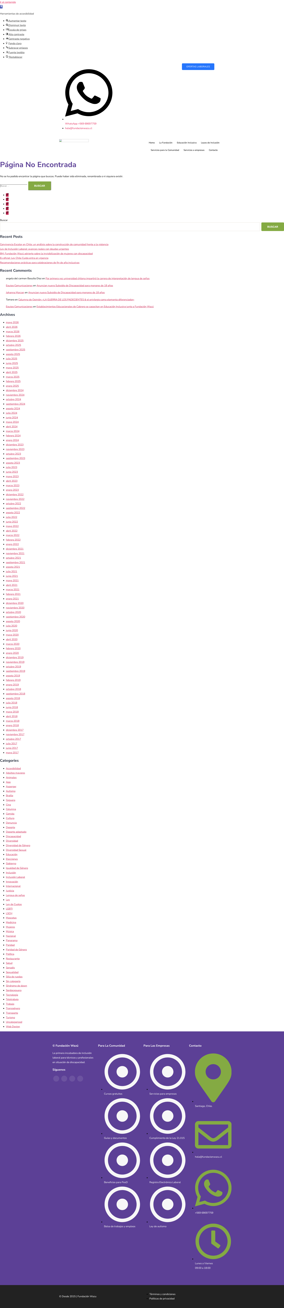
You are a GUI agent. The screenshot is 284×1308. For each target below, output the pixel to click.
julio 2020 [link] (11, 626)
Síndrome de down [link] (16, 985)
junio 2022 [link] (12, 521)
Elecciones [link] (12, 859)
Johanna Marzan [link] (15, 292)
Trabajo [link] (10, 1004)
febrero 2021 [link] (13, 594)
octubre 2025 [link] (13, 345)
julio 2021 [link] (11, 571)
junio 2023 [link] (12, 472)
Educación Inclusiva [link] (187, 142)
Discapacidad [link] (13, 836)
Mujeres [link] (10, 927)
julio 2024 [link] (11, 413)
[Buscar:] (14, 186)
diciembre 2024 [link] (15, 390)
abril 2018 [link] (11, 716)
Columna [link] (11, 809)
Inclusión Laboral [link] (15, 877)
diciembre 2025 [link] (15, 340)
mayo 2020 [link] (12, 635)
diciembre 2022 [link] (15, 494)
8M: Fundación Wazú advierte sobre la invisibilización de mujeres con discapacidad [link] (46, 253)
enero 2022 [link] (12, 544)
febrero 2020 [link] (13, 648)
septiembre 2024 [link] (15, 404)
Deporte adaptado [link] (16, 832)
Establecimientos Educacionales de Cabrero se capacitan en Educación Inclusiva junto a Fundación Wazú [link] (95, 306)
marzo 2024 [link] (12, 431)
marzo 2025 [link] (12, 377)
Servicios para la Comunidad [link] (165, 150)
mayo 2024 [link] (12, 422)
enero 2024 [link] (12, 440)
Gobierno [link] (11, 863)
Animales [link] (11, 777)
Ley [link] (8, 899)
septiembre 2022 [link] (15, 508)
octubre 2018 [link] (13, 689)
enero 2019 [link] (12, 684)
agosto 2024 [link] (13, 408)
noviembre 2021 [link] (15, 553)
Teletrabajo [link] (12, 999)
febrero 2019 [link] (13, 680)
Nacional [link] (11, 936)
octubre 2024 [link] (13, 399)
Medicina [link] (11, 922)
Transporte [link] (12, 1013)
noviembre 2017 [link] (15, 734)
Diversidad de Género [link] (18, 845)
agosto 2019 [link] (13, 675)
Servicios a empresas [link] (194, 150)
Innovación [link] (12, 881)
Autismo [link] (10, 791)
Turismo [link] (10, 1017)
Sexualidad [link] (12, 972)
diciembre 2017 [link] (15, 730)
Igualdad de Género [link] (17, 868)
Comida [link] (10, 813)
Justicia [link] (10, 890)
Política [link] (10, 954)
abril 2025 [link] (11, 372)
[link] (1, 6)
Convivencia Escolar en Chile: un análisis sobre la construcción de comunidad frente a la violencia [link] (54, 244)
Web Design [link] (13, 1026)
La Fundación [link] (165, 142)
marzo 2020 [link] (12, 644)
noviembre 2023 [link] (15, 449)
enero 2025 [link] (12, 386)
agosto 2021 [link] (13, 567)
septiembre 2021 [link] (15, 562)
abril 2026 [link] (11, 327)
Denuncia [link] (11, 822)
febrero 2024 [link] (13, 435)
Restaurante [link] (13, 958)
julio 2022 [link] (11, 517)
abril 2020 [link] (11, 639)
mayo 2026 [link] (12, 322)
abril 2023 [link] (11, 481)
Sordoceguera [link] (13, 990)
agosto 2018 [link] (13, 698)
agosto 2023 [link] (13, 463)
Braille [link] (9, 795)
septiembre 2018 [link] (15, 693)
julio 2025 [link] (11, 358)
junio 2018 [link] (12, 707)
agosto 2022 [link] (13, 512)
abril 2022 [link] (11, 530)
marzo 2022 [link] (12, 535)
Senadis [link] (10, 967)
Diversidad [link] (12, 841)
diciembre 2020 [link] (15, 603)
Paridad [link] (10, 945)
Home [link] (152, 142)
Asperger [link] (11, 786)
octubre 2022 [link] (13, 503)
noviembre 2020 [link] (15, 607)
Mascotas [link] (11, 918)
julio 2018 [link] (11, 702)
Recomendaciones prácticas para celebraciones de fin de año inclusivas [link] (39, 262)
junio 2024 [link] (12, 417)
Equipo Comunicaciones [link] (19, 285)
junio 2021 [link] (12, 576)
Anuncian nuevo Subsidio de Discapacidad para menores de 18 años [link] (75, 285)
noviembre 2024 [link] (15, 395)
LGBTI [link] (9, 908)
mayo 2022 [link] (12, 526)
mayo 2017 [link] (12, 752)
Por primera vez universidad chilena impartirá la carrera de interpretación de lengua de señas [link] (98, 278)
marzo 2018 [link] (12, 721)
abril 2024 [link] (11, 426)
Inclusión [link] (11, 872)
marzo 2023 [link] (12, 485)
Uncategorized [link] (14, 1022)
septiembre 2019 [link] (15, 671)
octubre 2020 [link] (13, 612)
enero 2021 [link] (12, 598)
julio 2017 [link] (11, 743)
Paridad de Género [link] (16, 949)
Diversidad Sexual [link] (16, 850)
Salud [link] (9, 963)
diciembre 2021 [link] (15, 549)
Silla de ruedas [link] (14, 976)
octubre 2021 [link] (13, 558)
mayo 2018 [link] (12, 711)
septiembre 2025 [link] (15, 349)
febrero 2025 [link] (13, 381)
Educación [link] (11, 854)
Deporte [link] (10, 827)
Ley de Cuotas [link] (14, 904)
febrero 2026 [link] (13, 336)
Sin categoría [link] (13, 981)
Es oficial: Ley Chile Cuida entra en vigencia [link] (24, 258)
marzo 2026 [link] (12, 331)
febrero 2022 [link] (13, 540)
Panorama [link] (11, 940)
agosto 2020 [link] (13, 621)
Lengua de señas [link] (15, 895)
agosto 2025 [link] (13, 354)
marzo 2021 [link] (12, 589)
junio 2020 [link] (12, 630)
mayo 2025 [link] (12, 367)
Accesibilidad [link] (13, 768)
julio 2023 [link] (11, 467)
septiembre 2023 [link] (15, 458)
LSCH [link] (9, 913)
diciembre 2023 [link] (15, 444)
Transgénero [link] (13, 1008)
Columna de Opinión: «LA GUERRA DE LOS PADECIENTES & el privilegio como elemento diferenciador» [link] (76, 299)
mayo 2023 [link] (12, 476)
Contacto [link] (213, 150)
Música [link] (10, 931)
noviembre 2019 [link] (15, 662)
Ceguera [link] (10, 800)
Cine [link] (8, 804)
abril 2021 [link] (11, 585)
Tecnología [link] (12, 995)
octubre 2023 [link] (13, 454)
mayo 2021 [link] (12, 580)
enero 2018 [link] (12, 725)
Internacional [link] (13, 886)
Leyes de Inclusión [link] (210, 142)
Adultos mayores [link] (15, 773)
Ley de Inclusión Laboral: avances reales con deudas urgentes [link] (34, 249)
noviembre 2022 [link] (15, 499)
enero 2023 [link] (12, 490)
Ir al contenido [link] (8, 2)
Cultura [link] (10, 818)
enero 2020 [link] (12, 653)
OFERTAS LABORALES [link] (198, 66)
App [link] (8, 782)
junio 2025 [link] (12, 363)
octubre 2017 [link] (13, 739)
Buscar (4, 220)
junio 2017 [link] (12, 748)
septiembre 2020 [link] (15, 616)
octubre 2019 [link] (13, 666)
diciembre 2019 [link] (15, 657)
